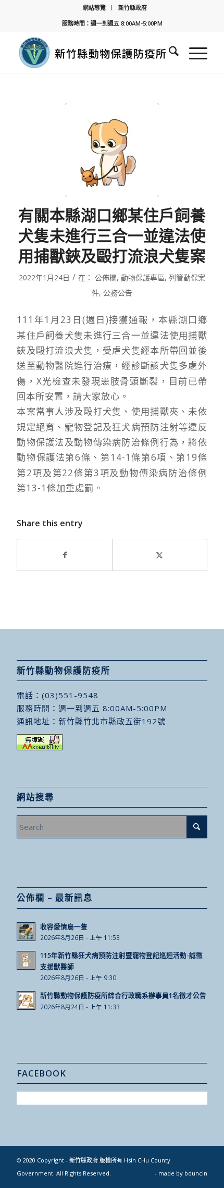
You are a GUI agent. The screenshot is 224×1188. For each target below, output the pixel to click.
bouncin (195, 1173)
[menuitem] (94, 7)
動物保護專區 (143, 277)
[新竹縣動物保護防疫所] (93, 52)
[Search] (168, 52)
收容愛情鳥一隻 (64, 926)
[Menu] (193, 52)
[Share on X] (160, 555)
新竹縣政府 (132, 7)
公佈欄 (106, 277)
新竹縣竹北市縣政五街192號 (112, 721)
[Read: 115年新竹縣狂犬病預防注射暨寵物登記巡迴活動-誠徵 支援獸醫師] (26, 960)
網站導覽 (94, 7)
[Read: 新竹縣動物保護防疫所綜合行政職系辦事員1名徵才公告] (26, 1000)
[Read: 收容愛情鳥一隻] (26, 931)
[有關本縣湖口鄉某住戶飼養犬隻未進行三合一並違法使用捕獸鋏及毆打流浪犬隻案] (112, 150)
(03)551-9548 (70, 695)
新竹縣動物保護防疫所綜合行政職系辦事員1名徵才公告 (123, 995)
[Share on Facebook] (64, 555)
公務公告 (117, 293)
